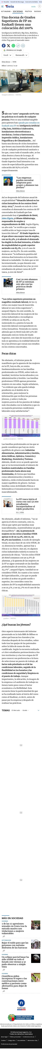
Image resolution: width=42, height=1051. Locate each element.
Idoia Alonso (6, 62)
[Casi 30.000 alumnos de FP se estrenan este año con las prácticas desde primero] (8, 282)
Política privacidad (15, 1037)
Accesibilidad (21, 1040)
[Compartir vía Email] (23, 46)
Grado (25, 710)
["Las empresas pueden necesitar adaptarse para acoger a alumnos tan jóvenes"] (8, 181)
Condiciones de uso (28, 1037)
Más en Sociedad (12, 918)
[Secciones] (2, 6)
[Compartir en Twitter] (8, 46)
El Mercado (16, 710)
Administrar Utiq (32, 1040)
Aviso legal (4, 1037)
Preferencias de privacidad (9, 1044)
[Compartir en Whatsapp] (13, 46)
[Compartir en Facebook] (4, 46)
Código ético (11, 1040)
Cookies (3, 1040)
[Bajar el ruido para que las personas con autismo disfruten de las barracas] (35, 944)
